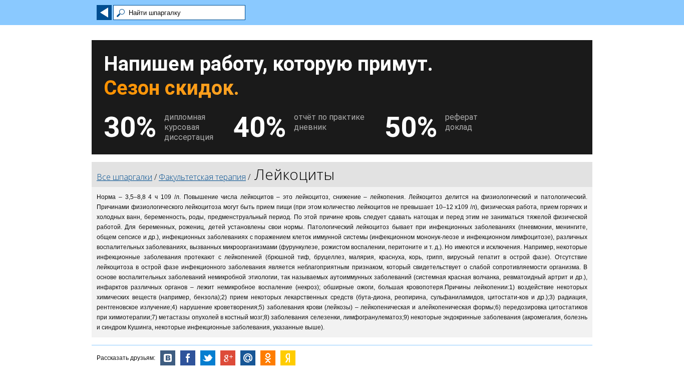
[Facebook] (187, 357)
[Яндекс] (287, 357)
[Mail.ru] (247, 357)
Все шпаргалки (124, 176)
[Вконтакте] (167, 357)
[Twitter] (207, 357)
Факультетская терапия (202, 176)
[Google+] (227, 357)
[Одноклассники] (267, 357)
